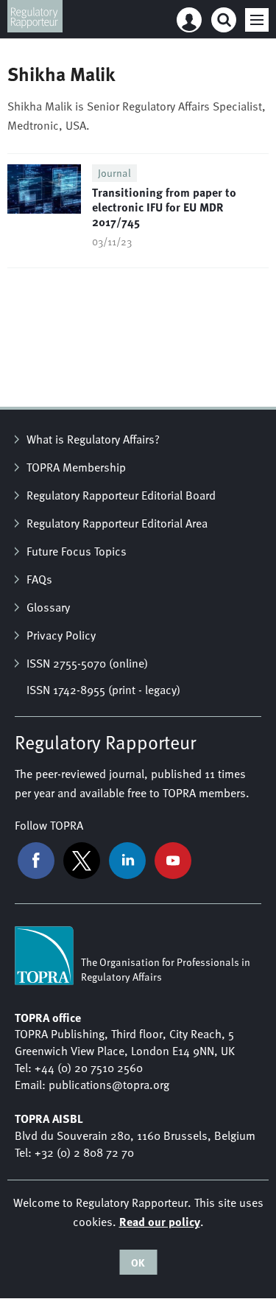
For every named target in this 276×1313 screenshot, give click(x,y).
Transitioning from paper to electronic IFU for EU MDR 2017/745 (164, 207)
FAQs (39, 579)
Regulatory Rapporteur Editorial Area (117, 523)
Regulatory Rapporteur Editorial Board (121, 495)
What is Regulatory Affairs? (93, 439)
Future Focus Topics (76, 551)
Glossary (48, 607)
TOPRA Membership (76, 467)
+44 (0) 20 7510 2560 (89, 1067)
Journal (114, 173)
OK (138, 1262)
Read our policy (159, 1221)
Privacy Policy (61, 635)
